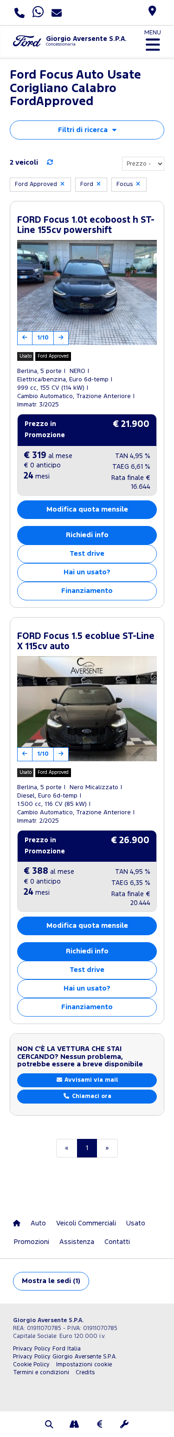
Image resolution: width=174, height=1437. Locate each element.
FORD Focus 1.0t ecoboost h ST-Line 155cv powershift (86, 225)
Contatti (117, 1242)
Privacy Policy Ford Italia (47, 1348)
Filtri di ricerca (83, 130)
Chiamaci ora (90, 1096)
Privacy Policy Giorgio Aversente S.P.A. (65, 1356)
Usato (135, 1223)
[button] (49, 1425)
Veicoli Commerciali (86, 1223)
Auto (38, 1223)
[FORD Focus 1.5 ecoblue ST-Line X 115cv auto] (87, 708)
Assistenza (76, 1242)
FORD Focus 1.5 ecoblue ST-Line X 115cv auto (86, 641)
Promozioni (31, 1242)
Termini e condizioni (41, 1372)
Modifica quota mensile (87, 509)
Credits (85, 1372)
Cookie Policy (31, 1364)
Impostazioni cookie (84, 1364)
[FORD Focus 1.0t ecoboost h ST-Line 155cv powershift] (87, 292)
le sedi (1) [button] (51, 1281)
